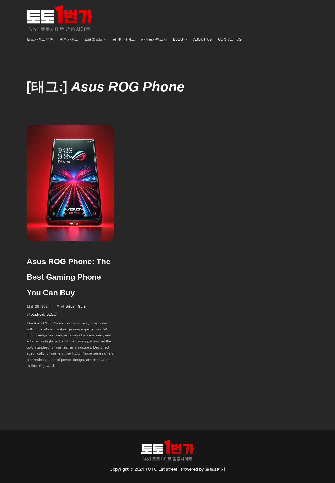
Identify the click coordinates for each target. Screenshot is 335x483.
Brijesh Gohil (75, 306)
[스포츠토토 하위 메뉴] (105, 39)
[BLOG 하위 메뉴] (185, 39)
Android (37, 314)
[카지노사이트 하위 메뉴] (165, 39)
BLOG (51, 314)
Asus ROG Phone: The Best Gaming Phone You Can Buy (68, 277)
